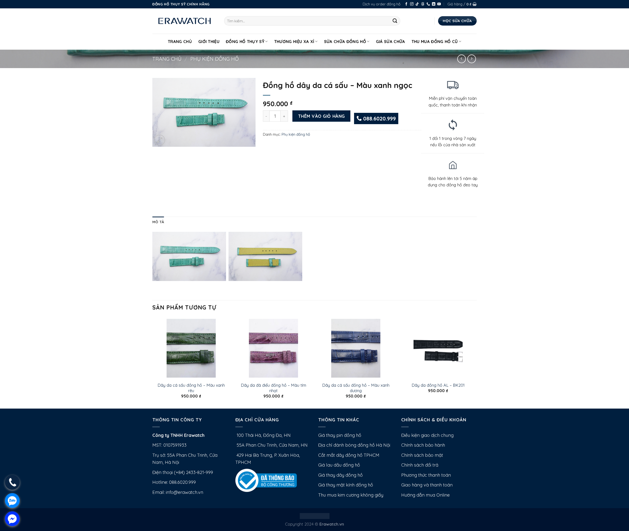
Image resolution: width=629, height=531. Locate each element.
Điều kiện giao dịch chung (427, 435)
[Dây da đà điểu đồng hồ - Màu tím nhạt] (273, 348)
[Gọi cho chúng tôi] (428, 4)
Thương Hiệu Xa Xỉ (294, 41)
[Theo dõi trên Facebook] (406, 4)
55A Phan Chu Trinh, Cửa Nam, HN (271, 445)
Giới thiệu (208, 41)
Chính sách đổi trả (419, 465)
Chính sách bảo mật (422, 455)
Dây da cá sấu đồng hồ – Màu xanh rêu (191, 388)
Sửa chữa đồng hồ (345, 41)
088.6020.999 (379, 118)
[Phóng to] (159, 140)
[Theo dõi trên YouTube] (439, 4)
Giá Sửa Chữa (390, 41)
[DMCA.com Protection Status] (314, 515)
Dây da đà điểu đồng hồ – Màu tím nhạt (273, 388)
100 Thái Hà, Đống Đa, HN (263, 435)
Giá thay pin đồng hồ (339, 435)
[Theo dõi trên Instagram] (412, 4)
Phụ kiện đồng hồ (214, 59)
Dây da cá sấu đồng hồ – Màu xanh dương (355, 388)
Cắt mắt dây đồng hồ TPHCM (348, 455)
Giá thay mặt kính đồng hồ (345, 485)
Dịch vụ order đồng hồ (381, 4)
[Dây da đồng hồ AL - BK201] (438, 348)
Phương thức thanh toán (426, 475)
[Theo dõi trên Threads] (423, 4)
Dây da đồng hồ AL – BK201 (438, 385)
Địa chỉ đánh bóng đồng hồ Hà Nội (354, 445)
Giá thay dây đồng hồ (340, 475)
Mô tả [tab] (158, 222)
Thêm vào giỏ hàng (321, 116)
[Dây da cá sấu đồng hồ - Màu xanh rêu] (191, 348)
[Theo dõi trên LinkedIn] (433, 4)
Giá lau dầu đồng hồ (339, 465)
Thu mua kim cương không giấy (350, 495)
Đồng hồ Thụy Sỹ (245, 41)
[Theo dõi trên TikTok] (417, 4)
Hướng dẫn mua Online (425, 495)
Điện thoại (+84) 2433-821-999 (182, 472)
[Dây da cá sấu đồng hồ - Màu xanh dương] (355, 348)
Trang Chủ (180, 41)
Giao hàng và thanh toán (427, 485)
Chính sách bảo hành (423, 445)
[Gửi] (395, 21)
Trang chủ (167, 59)
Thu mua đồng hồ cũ (435, 41)
